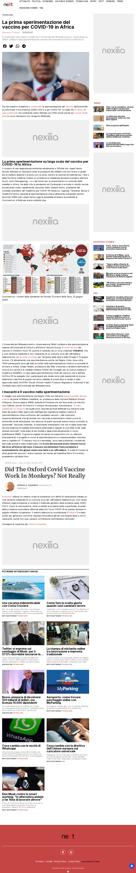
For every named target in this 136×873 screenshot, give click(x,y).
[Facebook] (61, 851)
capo (31, 181)
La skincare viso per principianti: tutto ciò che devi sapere (118, 117)
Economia (48, 1)
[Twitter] (69, 851)
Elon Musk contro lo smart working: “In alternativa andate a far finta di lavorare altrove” (23, 797)
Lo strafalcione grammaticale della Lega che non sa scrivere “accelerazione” (120, 144)
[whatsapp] (17, 48)
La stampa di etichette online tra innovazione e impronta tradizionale (66, 651)
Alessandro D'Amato (11, 32)
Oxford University (37, 524)
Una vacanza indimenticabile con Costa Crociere (21, 604)
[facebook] (4, 48)
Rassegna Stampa (29, 8)
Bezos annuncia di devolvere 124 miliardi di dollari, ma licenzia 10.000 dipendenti (21, 700)
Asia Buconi (7, 664)
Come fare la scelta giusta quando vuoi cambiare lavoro (66, 604)
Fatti (101, 1)
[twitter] (11, 48)
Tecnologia (82, 1)
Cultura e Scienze (64, 1)
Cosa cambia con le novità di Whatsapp (21, 747)
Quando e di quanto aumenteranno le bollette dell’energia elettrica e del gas (118, 308)
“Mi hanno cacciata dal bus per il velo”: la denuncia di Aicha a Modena (119, 284)
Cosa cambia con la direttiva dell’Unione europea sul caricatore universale (66, 748)
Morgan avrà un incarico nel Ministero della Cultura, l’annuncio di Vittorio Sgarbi (119, 275)
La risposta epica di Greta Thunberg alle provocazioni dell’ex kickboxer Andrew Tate (119, 135)
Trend (120, 1)
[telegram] (24, 48)
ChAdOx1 (72, 512)
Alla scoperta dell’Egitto (117, 125)
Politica (36, 1)
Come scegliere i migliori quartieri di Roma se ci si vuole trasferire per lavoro (118, 317)
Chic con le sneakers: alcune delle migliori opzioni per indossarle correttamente (119, 108)
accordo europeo (28, 357)
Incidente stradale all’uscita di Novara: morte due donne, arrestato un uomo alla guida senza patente (119, 298)
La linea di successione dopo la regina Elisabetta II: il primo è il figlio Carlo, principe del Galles (120, 326)
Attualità (25, 1)
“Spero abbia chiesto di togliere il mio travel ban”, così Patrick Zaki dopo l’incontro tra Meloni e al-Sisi (119, 265)
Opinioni (110, 1)
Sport (93, 1)
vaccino (69, 106)
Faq (41, 8)
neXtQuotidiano (9, 616)
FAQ (63, 761)
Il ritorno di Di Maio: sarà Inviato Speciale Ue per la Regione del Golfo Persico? (119, 256)
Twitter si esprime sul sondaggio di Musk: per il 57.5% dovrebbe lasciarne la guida (21, 651)
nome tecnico (71, 347)
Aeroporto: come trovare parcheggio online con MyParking (64, 700)
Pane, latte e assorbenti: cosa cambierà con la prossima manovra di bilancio (118, 247)
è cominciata (35, 106)
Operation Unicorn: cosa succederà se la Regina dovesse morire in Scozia (118, 335)
